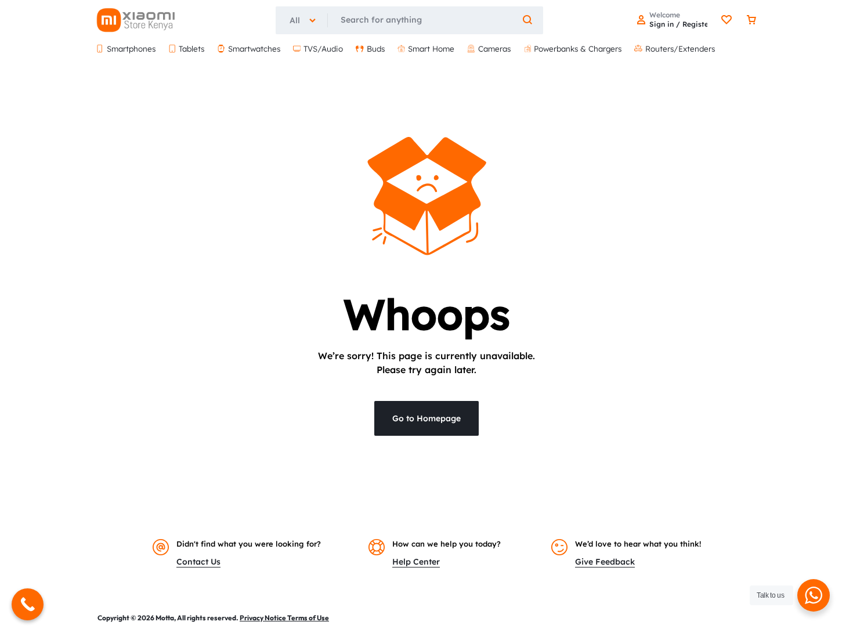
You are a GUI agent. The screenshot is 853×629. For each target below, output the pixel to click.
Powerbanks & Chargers (577, 48)
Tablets (191, 48)
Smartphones (131, 48)
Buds (376, 48)
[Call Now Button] (28, 604)
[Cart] (751, 20)
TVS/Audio (323, 48)
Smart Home (431, 48)
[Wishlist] (726, 20)
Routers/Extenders (680, 48)
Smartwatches (254, 48)
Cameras (494, 48)
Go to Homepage (426, 418)
